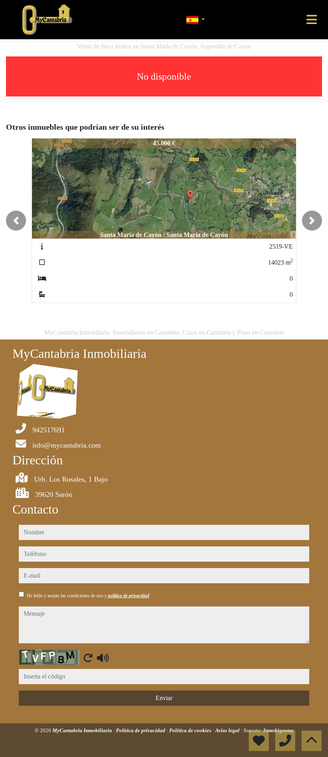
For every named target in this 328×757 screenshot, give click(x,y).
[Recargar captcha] (88, 658)
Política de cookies (190, 730)
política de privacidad (128, 595)
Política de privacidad (141, 730)
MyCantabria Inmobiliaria (82, 730)
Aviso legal (228, 730)
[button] (16, 221)
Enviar (164, 698)
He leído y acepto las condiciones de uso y (88, 595)
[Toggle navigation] (312, 19)
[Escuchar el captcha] (102, 658)
